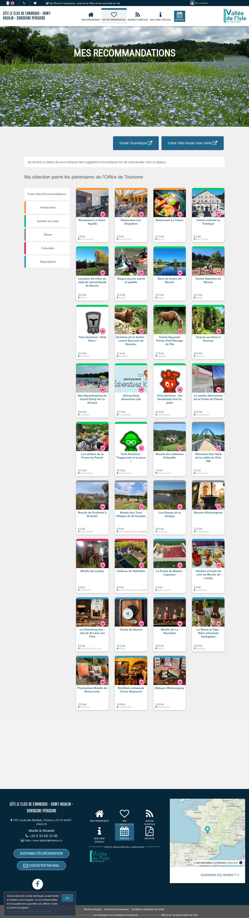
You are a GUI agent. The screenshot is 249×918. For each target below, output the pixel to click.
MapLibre (233, 862)
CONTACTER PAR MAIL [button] (44, 865)
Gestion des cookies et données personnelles (29, 911)
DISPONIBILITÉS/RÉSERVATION (41, 853)
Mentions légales (93, 909)
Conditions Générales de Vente (147, 909)
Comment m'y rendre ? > (220, 875)
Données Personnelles (116, 909)
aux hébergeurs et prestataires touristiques (115, 915)
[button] (92, 217)
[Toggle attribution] (240, 862)
